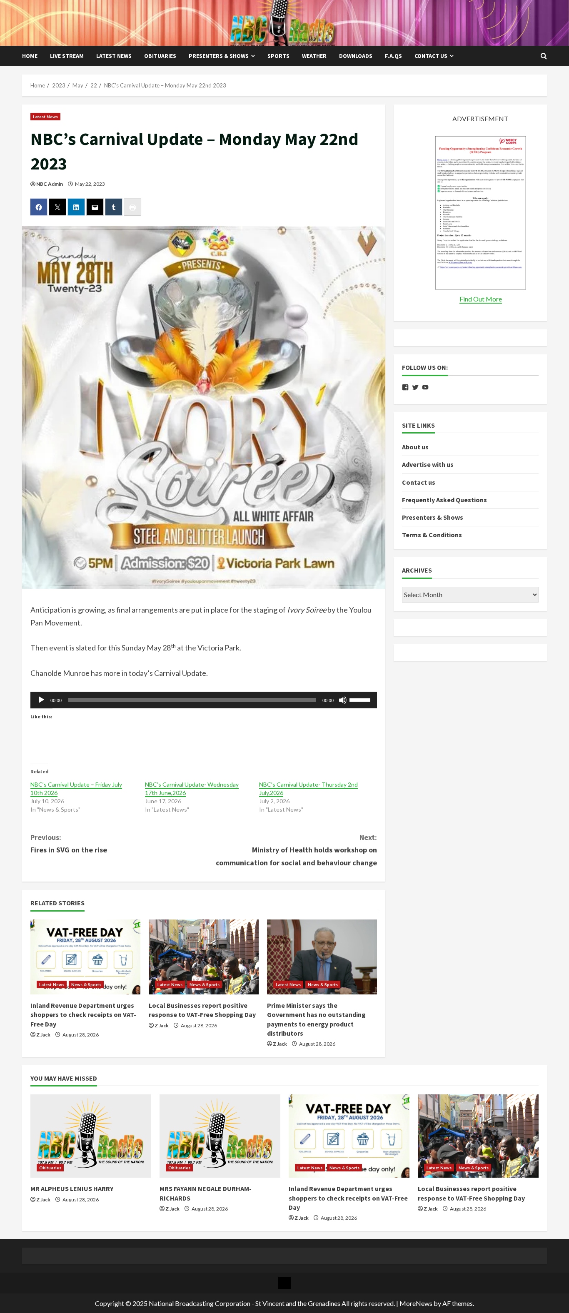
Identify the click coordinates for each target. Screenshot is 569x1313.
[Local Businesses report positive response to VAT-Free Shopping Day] (204, 956)
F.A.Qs (393, 56)
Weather (314, 56)
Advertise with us (428, 464)
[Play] (41, 700)
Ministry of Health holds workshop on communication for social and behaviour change (296, 849)
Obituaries (160, 56)
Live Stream (67, 56)
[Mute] (343, 700)
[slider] (361, 699)
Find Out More (480, 299)
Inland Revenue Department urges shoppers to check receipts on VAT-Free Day (83, 1014)
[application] (203, 700)
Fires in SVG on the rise (68, 843)
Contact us (430, 56)
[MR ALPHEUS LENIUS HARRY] (90, 1136)
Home (29, 56)
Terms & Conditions (432, 535)
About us (415, 447)
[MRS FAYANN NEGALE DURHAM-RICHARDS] (220, 1136)
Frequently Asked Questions (444, 500)
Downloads (355, 56)
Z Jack (43, 1034)
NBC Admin (49, 184)
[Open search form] (544, 56)
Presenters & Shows (219, 56)
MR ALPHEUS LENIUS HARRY (71, 1188)
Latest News (114, 56)
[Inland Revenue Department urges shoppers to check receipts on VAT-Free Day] (85, 956)
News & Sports (86, 984)
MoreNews (415, 1303)
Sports (278, 56)
